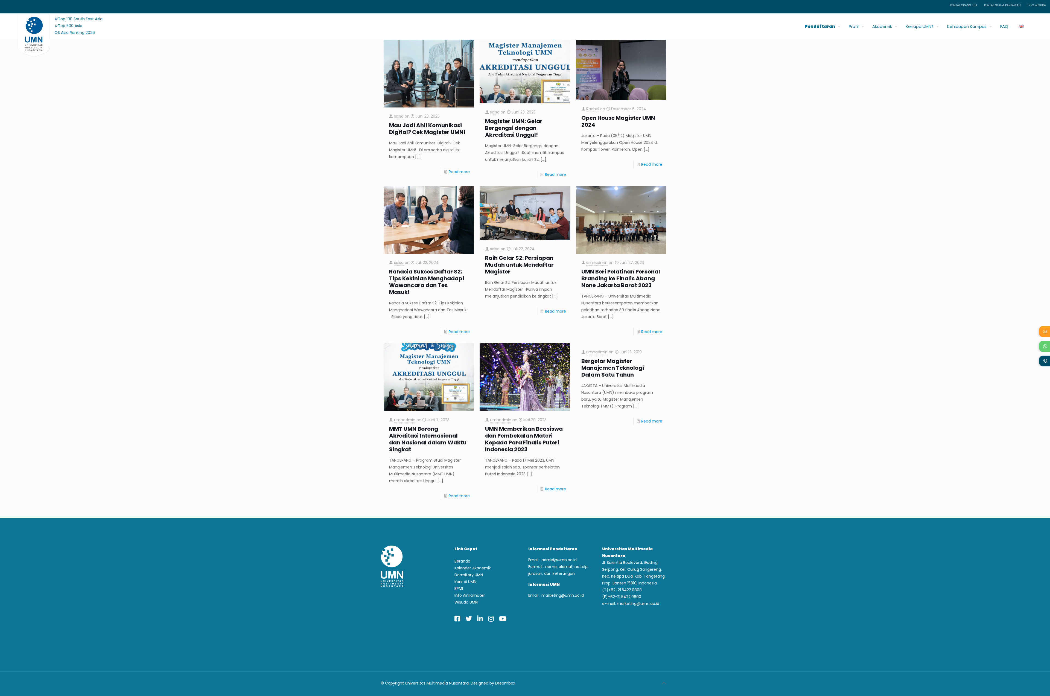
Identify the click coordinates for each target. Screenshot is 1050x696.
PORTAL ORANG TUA (963, 5)
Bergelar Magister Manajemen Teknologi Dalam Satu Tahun (612, 368)
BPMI (458, 588)
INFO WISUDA (1037, 5)
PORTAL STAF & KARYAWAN (1002, 5)
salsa (399, 116)
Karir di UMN (465, 581)
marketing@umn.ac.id (562, 595)
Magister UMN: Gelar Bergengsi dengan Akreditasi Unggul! (513, 128)
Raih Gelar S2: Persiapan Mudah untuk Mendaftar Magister (519, 265)
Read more (459, 171)
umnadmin (597, 262)
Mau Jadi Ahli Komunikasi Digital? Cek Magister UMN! (427, 129)
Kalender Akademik (472, 568)
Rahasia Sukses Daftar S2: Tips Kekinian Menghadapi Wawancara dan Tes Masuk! (426, 282)
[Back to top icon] (663, 683)
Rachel (592, 109)
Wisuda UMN (466, 602)
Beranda (462, 561)
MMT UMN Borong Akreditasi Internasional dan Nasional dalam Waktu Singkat (427, 439)
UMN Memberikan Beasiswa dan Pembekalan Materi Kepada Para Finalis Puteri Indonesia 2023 (524, 439)
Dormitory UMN (468, 575)
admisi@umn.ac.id (559, 560)
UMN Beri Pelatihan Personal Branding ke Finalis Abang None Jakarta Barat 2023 (620, 278)
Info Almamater (469, 595)
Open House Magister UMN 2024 (618, 121)
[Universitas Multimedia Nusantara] (28, 25)
